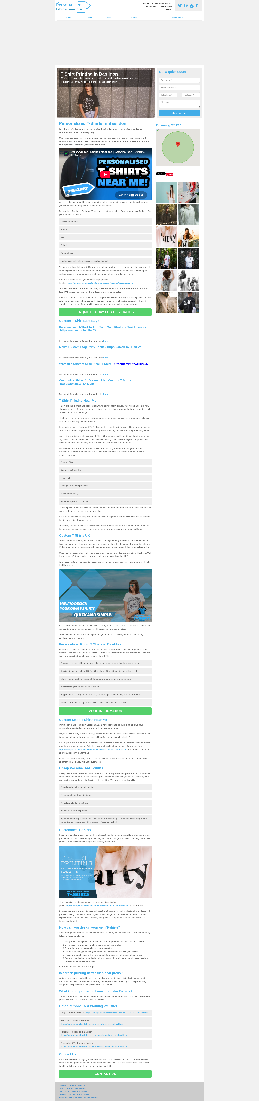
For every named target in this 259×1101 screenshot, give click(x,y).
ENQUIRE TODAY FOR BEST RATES (105, 312)
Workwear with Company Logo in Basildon (79, 1098)
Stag (90, 17)
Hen (109, 17)
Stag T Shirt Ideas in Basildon (73, 1089)
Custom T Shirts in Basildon (72, 1086)
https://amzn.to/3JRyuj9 (77, 383)
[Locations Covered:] (58, 2)
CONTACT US (105, 1074)
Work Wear (177, 17)
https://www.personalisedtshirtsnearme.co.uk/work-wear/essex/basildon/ (93, 749)
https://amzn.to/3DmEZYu (125, 347)
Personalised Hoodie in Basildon (74, 1095)
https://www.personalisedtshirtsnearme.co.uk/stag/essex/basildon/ (117, 1013)
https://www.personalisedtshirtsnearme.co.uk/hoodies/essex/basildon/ (100, 283)
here (105, 341)
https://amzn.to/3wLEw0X (78, 330)
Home (68, 17)
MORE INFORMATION (105, 711)
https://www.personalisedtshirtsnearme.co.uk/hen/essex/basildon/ (97, 905)
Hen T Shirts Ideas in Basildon (73, 1092)
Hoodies (134, 17)
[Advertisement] (129, 43)
